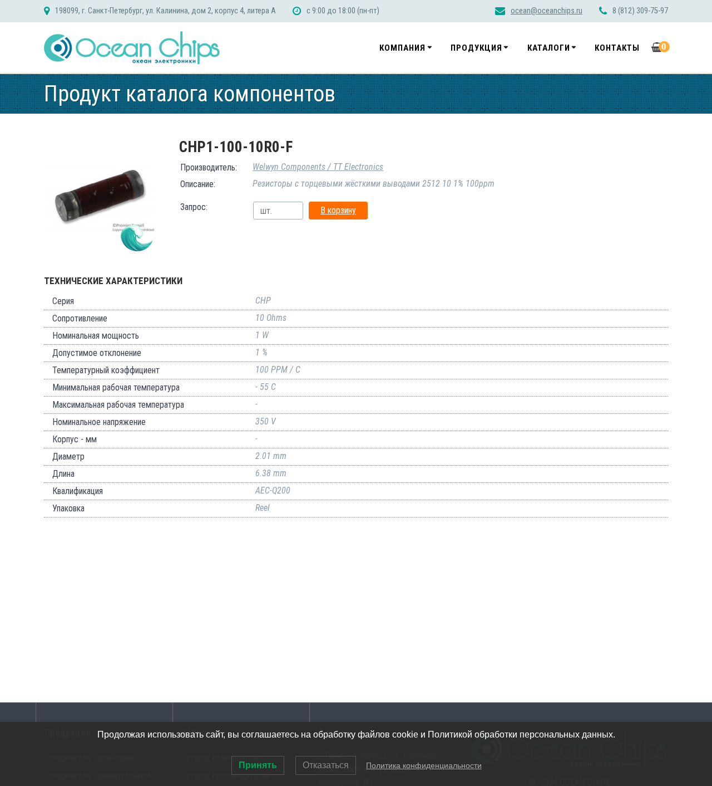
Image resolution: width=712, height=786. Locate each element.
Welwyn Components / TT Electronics (318, 167)
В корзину (338, 210)
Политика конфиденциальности (424, 765)
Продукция (476, 48)
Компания (402, 48)
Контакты (617, 48)
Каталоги (548, 48)
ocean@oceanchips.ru (546, 11)
